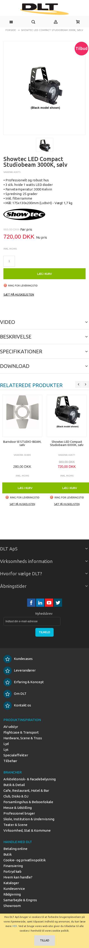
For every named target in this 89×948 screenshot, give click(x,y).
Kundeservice (14, 889)
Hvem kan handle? (17, 877)
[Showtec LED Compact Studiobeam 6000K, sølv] (67, 416)
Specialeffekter (15, 755)
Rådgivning (12, 894)
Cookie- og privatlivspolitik (24, 860)
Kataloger (11, 883)
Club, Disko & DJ (15, 796)
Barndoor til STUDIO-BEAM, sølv (22, 443)
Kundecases (23, 659)
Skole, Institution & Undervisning (28, 819)
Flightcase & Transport (21, 732)
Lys (5, 749)
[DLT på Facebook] (31, 603)
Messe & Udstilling (17, 808)
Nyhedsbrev (43, 613)
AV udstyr (10, 727)
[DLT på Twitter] (58, 603)
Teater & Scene (15, 825)
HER (14, 926)
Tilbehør (10, 761)
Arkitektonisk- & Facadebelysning (29, 779)
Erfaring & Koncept (29, 682)
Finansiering (13, 866)
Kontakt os (22, 705)
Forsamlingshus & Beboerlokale (28, 802)
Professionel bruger (19, 813)
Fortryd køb (12, 871)
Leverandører (25, 670)
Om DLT (20, 693)
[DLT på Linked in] (40, 603)
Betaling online (15, 849)
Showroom (12, 906)
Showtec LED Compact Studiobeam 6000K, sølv (67, 443)
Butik (7, 854)
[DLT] (44, 9)
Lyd (6, 744)
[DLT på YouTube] (49, 603)
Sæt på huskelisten (18, 294)
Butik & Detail (14, 785)
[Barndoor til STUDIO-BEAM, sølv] (22, 416)
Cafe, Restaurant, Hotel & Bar (26, 790)
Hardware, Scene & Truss (22, 738)
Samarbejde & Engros (20, 900)
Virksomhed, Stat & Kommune (27, 830)
